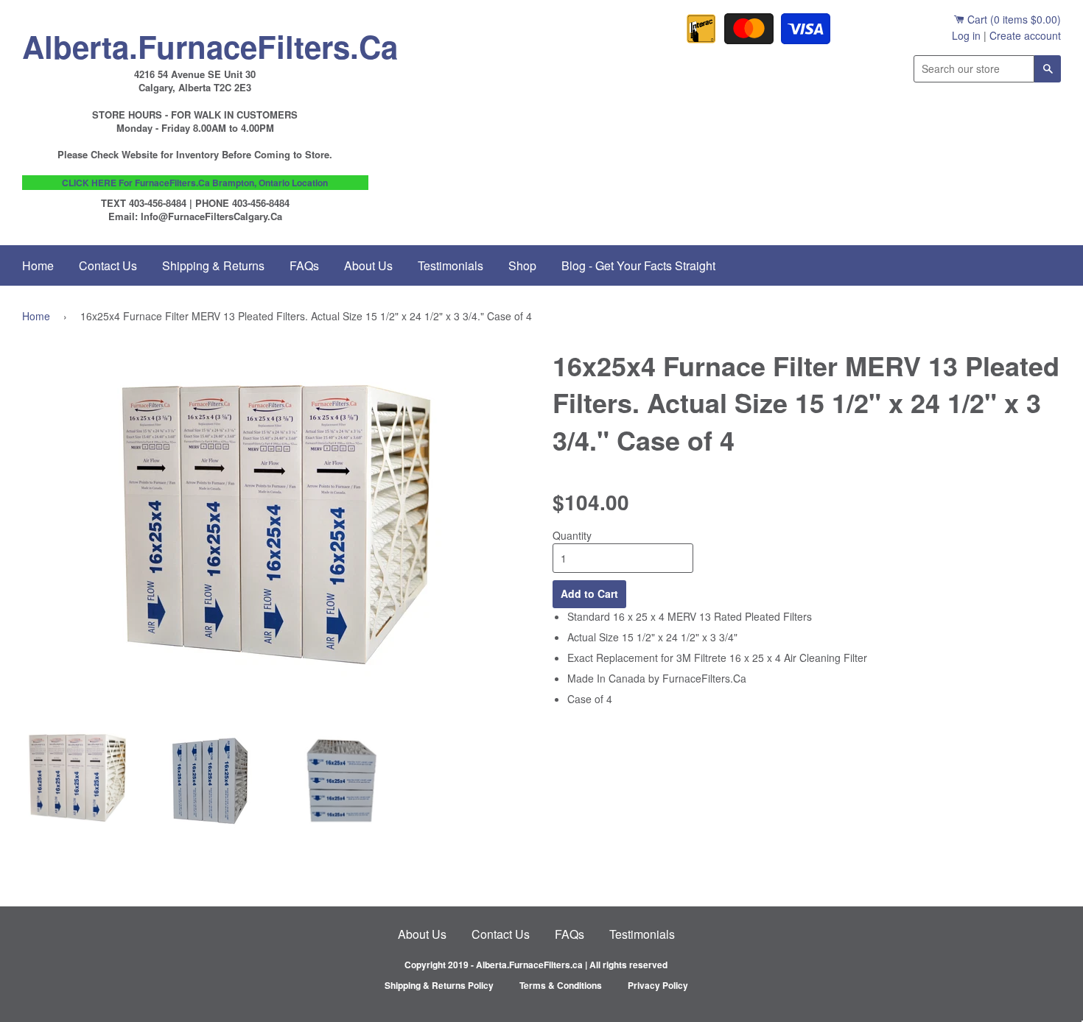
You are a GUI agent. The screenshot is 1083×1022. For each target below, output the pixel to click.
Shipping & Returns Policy (439, 985)
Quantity (572, 535)
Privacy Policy (658, 985)
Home (38, 265)
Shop (522, 265)
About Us (368, 265)
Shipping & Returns (213, 265)
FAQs (304, 265)
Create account (1025, 35)
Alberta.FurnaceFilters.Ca (195, 42)
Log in (966, 35)
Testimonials (450, 265)
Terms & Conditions (560, 985)
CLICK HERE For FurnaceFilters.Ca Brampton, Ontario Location (195, 182)
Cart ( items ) (1012, 19)
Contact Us (108, 265)
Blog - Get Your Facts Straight (638, 265)
